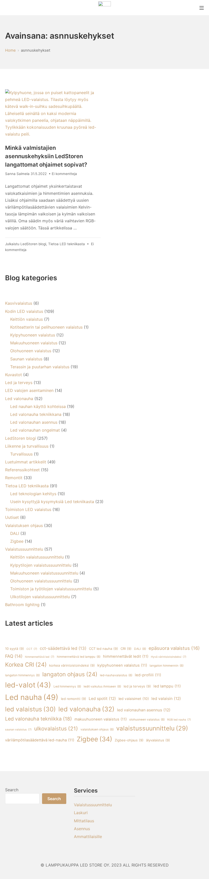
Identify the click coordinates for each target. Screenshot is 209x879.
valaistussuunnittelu (152, 728)
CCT (32, 649)
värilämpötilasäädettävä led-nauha (39, 740)
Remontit (13, 477)
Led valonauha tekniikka (38, 719)
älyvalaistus (158, 740)
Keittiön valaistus (26, 319)
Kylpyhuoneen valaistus (32, 335)
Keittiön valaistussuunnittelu (37, 557)
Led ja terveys (18, 382)
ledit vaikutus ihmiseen (102, 686)
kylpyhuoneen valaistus (122, 665)
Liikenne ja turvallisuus (26, 446)
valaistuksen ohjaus (97, 729)
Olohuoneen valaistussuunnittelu (41, 580)
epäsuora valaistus (174, 648)
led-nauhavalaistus (116, 675)
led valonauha (86, 709)
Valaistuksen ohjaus (24, 525)
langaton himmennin (167, 665)
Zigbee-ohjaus (129, 740)
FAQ (13, 656)
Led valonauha (19, 398)
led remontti (73, 699)
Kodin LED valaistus (24, 311)
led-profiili (148, 675)
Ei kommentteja (64, 174)
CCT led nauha (103, 649)
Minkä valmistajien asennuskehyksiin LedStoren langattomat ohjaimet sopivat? (46, 156)
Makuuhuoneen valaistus (33, 342)
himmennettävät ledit (125, 656)
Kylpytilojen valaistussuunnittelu (40, 565)
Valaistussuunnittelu (24, 549)
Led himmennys (67, 686)
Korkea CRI (26, 664)
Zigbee (16, 541)
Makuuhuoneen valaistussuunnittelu (44, 573)
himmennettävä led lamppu (78, 656)
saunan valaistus (18, 729)
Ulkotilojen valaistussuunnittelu (40, 596)
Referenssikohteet (22, 469)
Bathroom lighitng (22, 604)
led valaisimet (134, 699)
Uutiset (12, 517)
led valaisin (166, 698)
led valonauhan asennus (144, 710)
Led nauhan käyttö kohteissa (38, 406)
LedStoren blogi (33, 244)
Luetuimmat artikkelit (25, 461)
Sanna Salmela (17, 174)
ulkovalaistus (56, 728)
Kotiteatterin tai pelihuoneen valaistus (46, 327)
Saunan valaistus (26, 358)
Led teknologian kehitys (33, 493)
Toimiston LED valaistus (28, 509)
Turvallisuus (21, 454)
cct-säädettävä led (63, 648)
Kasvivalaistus (18, 303)
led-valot (28, 685)
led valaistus (30, 709)
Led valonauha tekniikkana (35, 414)
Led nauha (31, 697)
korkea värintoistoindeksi (72, 665)
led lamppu (167, 686)
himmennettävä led (39, 656)
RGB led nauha (179, 719)
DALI (14, 533)
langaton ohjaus (69, 674)
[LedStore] (104, 7)
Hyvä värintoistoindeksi (168, 656)
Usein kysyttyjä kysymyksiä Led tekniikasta (52, 501)
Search (11, 789)
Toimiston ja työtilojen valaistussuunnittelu (51, 588)
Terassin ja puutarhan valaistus (39, 366)
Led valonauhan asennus (33, 422)
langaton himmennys (22, 675)
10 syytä (14, 649)
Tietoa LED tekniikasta (66, 244)
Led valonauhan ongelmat (35, 430)
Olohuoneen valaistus (30, 350)
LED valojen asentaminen (29, 390)
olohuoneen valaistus (147, 719)
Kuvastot (13, 374)
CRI (126, 649)
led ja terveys (137, 686)
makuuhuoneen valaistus (100, 719)
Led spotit (102, 698)
